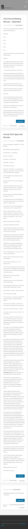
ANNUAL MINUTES (13, 125)
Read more (20, 121)
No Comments (22, 480)
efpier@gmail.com (8, 372)
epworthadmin (19, 25)
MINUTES (18, 504)
